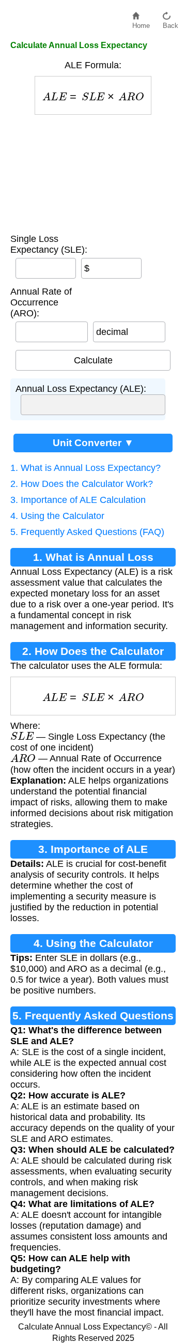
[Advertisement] (93, 171)
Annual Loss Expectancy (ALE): (81, 389)
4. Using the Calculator (57, 516)
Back (170, 23)
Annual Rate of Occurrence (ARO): (41, 302)
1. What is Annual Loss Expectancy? (85, 468)
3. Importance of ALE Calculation (78, 500)
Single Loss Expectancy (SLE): (48, 244)
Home (141, 23)
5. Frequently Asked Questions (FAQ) (87, 532)
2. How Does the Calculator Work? (81, 484)
